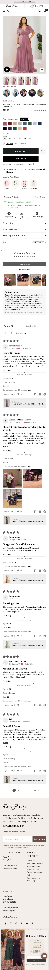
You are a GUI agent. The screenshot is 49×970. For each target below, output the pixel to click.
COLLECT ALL (36, 960)
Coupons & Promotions (11, 905)
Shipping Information (34, 866)
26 (30, 138)
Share (5, 242)
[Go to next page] (39, 790)
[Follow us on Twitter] (11, 923)
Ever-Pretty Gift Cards (10, 908)
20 (15, 138)
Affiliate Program (9, 911)
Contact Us (31, 860)
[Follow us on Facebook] (5, 923)
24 (25, 138)
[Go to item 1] (10, 280)
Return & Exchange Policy (35, 863)
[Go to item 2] (23, 280)
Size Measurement (33, 878)
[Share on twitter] (40, 394)
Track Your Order (33, 869)
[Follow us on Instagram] (16, 923)
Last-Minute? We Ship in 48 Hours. (24, 2)
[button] (39, 110)
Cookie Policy (7, 863)
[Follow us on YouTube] (27, 923)
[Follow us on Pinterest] (21, 923)
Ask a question (24, 269)
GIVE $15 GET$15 (9, 902)
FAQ (28, 875)
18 (10, 138)
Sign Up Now (39, 839)
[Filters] (11, 333)
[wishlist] (39, 10)
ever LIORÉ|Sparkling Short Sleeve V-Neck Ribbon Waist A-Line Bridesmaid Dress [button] (27, 404)
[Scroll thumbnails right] (43, 280)
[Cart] (45, 11)
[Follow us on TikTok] (32, 923)
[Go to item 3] (35, 280)
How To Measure (20, 144)
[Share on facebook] (35, 394)
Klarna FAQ (31, 881)
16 (5, 138)
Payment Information (34, 872)
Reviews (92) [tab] (8, 326)
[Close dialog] (46, 930)
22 (20, 138)
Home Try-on (7, 896)
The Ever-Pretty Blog (10, 868)
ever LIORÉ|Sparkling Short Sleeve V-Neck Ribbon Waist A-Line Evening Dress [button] (27, 521)
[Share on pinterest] (44, 394)
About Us (6, 857)
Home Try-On (20, 158)
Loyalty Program (8, 899)
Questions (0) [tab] (30, 326)
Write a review (24, 264)
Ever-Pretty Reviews (10, 866)
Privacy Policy (7, 860)
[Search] (8, 11)
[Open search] (5, 333)
